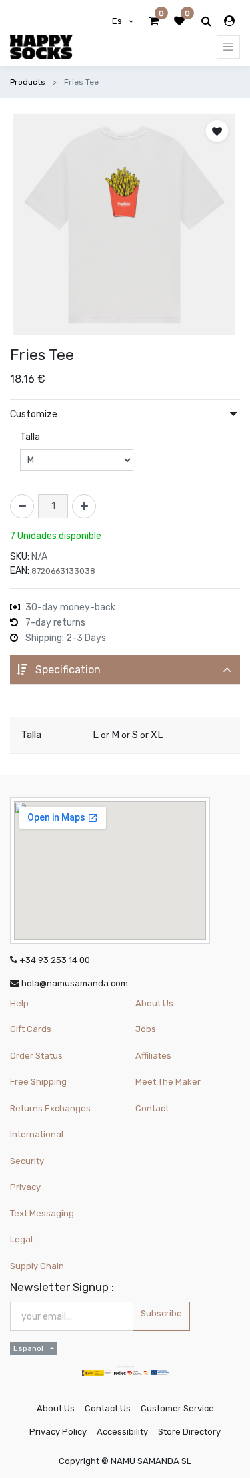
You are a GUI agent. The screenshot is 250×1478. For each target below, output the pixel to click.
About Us (154, 1003)
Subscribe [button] (161, 1313)
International (36, 1134)
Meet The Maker (168, 1082)
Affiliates (153, 1056)
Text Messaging (42, 1213)
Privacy (25, 1187)
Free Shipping (38, 1082)
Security (27, 1161)
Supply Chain (37, 1266)
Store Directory (189, 1432)
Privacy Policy (58, 1432)
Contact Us (108, 1408)
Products (27, 82)
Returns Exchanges (50, 1108)
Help (19, 1003)
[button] (217, 131)
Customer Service (177, 1408)
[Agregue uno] (84, 506)
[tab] (125, 669)
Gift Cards (30, 1029)
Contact (152, 1108)
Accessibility (122, 1432)
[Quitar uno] (22, 506)
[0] (154, 21)
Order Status (36, 1056)
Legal (21, 1239)
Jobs (145, 1029)
